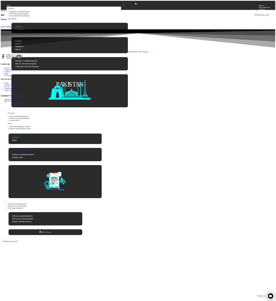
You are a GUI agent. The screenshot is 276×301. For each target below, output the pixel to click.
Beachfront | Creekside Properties (20, 11)
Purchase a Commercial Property (19, 118)
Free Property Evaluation (15, 208)
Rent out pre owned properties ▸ (23, 219)
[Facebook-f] (3, 56)
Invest (8, 5)
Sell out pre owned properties (17, 204)
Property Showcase (264, 7)
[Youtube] (19, 56)
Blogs (260, 11)
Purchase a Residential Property (19, 116)
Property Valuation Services (13, 90)
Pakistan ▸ (11, 8)
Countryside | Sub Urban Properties (20, 16)
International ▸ (12, 19)
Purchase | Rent (11, 110)
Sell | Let (9, 201)
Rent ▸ (10, 123)
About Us (261, 5)
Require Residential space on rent (20, 126)
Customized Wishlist (13, 238)
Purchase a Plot (14, 120)
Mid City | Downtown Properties (19, 13)
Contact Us (262, 9)
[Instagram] (8, 56)
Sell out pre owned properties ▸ (22, 216)
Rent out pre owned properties (17, 206)
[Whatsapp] (13, 56)
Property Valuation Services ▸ (22, 221)
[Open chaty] (270, 296)
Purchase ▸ (11, 113)
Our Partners (8, 75)
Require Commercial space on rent (20, 128)
